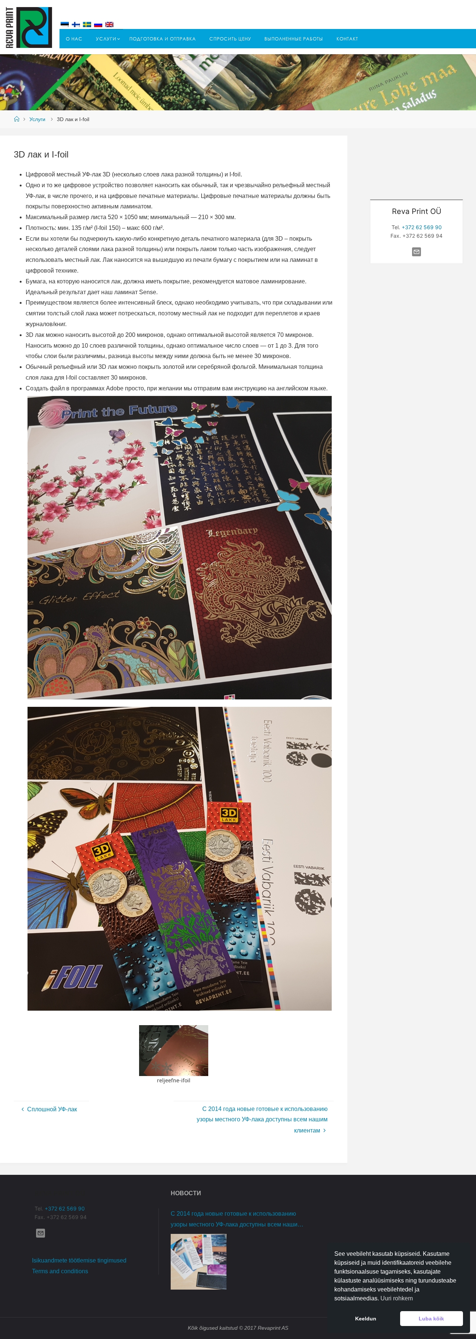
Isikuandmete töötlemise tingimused (79, 1260)
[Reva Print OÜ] (29, 27)
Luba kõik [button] (431, 1319)
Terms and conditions (60, 1271)
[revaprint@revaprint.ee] (416, 256)
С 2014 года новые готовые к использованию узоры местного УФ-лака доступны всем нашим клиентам (236, 1220)
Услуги (37, 119)
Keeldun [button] (365, 1319)
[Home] (16, 119)
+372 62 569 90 (422, 227)
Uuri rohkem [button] (396, 1298)
